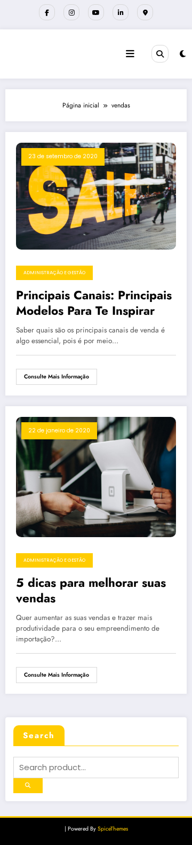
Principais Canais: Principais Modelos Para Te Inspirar (94, 303)
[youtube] (96, 12)
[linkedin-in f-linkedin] (121, 12)
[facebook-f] (47, 12)
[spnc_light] (183, 54)
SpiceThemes (113, 829)
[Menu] (130, 54)
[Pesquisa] (160, 53)
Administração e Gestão (54, 272)
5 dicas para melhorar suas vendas (91, 591)
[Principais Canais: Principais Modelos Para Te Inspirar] (96, 195)
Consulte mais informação (56, 377)
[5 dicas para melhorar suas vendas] (96, 476)
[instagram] (71, 12)
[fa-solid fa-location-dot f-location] (145, 12)
